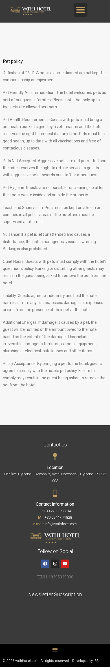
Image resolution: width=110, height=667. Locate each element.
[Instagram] (55, 564)
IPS (96, 661)
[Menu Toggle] (55, 649)
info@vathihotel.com (61, 524)
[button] (81, 10)
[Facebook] (45, 564)
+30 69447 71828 (58, 517)
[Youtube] (65, 564)
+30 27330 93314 (57, 511)
